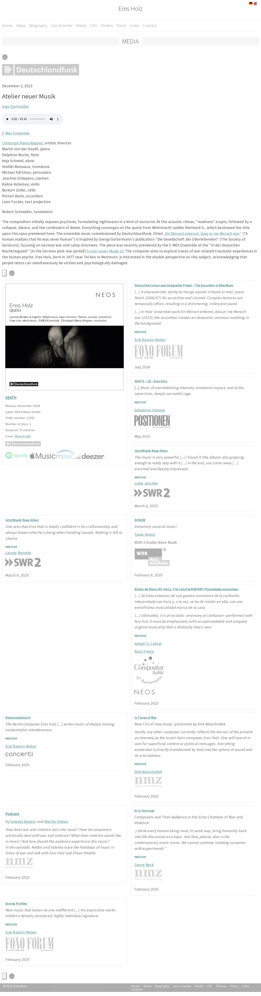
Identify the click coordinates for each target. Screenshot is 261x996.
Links (134, 25)
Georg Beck (144, 864)
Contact (149, 25)
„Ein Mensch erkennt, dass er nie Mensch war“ (202, 233)
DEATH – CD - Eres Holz (150, 381)
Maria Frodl (23, 436)
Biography (38, 25)
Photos (107, 25)
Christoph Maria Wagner (22, 142)
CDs (93, 25)
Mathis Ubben (56, 821)
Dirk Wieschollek (148, 771)
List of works (61, 25)
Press (121, 25)
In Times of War (145, 717)
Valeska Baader (23, 821)
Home (7, 25)
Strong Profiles (16, 903)
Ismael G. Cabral (148, 643)
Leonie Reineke (18, 552)
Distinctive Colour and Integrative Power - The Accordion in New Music (183, 285)
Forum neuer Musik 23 (105, 251)
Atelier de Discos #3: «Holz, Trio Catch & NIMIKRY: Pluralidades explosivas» (186, 589)
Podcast (12, 813)
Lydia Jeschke (146, 483)
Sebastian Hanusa (149, 410)
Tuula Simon (144, 534)
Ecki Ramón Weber (150, 339)
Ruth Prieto (144, 651)
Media (81, 25)
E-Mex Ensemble (16, 133)
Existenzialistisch (17, 717)
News (21, 25)
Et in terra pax (144, 810)
